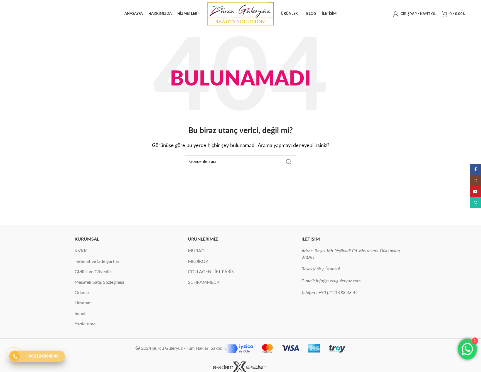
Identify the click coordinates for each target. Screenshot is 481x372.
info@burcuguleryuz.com (338, 281)
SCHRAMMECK (204, 282)
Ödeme (82, 292)
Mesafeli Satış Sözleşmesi (99, 282)
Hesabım (83, 303)
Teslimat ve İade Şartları (98, 261)
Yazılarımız (85, 324)
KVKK (81, 251)
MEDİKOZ (198, 261)
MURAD (196, 251)
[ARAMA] (289, 161)
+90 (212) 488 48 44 (338, 292)
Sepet (80, 313)
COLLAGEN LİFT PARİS (211, 272)
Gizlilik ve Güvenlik (93, 272)
